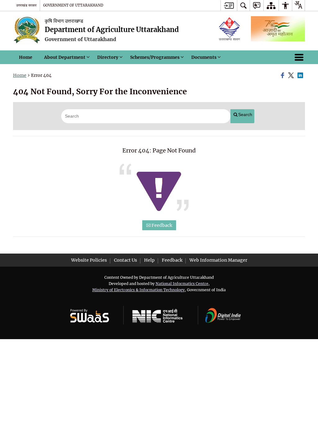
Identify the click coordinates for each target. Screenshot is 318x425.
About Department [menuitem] (64, 57)
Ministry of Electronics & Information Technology (138, 289)
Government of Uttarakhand (73, 5)
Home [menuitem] (25, 57)
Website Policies (89, 260)
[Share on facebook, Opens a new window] (283, 75)
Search (245, 114)
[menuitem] (243, 5)
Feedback (161, 225)
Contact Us (125, 260)
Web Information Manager (218, 260)
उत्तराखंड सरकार (26, 5)
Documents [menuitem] (203, 57)
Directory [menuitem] (107, 57)
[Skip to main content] (228, 5)
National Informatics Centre (182, 283)
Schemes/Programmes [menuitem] (154, 57)
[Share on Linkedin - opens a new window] (301, 75)
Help (149, 260)
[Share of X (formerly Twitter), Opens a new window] (292, 75)
